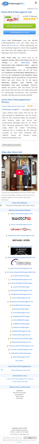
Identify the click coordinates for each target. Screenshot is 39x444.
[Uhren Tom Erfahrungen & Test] (20, 229)
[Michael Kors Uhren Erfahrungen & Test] (20, 240)
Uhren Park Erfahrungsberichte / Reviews (20, 379)
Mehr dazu (19, 442)
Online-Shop (25, 62)
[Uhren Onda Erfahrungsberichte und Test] (20, 262)
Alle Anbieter (19, 361)
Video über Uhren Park (20, 382)
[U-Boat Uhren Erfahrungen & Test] (20, 251)
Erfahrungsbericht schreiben (11, 145)
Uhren (36, 9)
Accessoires (14, 45)
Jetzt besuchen (19, 26)
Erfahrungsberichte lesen (19, 32)
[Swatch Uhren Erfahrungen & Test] (20, 218)
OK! (30, 438)
